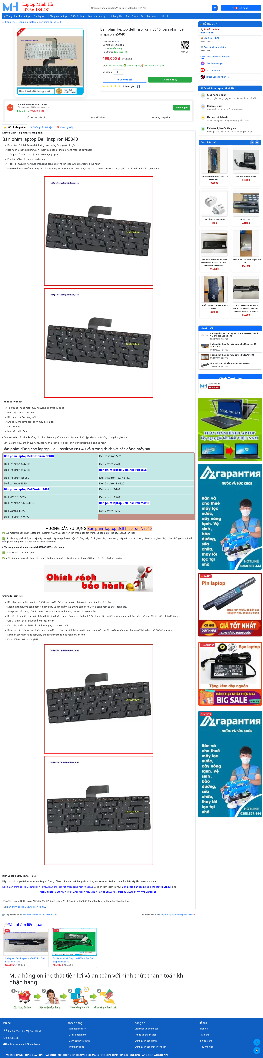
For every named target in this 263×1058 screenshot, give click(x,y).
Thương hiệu (207, 1046)
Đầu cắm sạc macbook (214, 219)
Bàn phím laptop (27, 21)
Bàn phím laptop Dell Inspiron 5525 (123, 470)
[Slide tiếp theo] (257, 142)
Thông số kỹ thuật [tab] (42, 127)
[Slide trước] (252, 142)
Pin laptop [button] (24, 16)
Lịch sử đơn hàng (78, 1034)
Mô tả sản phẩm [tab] (16, 127)
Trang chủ (10, 21)
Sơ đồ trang (206, 1040)
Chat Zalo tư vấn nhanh (218, 56)
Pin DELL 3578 (246, 219)
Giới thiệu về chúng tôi (146, 1028)
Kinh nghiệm (116, 16)
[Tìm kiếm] (215, 8)
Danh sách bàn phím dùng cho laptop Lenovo (147, 886)
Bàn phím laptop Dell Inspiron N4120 (40, 914)
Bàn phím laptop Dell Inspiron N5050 (176, 914)
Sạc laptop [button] (40, 16)
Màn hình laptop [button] (97, 16)
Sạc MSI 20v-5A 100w (246, 176)
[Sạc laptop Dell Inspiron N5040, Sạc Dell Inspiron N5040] (74, 942)
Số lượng (107, 71)
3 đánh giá (128, 86)
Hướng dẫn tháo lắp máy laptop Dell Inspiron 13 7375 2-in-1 (233, 345)
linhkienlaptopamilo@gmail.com (23, 1044)
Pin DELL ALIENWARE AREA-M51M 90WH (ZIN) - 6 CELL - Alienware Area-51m (214, 262)
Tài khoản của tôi (77, 1028)
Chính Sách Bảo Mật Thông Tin (150, 1046)
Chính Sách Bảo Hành (146, 1040)
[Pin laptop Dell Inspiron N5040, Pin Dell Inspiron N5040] (25, 942)
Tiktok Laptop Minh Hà (218, 76)
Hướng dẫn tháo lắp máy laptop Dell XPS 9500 (232, 355)
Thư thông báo (76, 1046)
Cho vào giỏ (125, 79)
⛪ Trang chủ (10, 16)
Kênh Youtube (213, 70)
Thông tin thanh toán (146, 1034)
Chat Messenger (214, 63)
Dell (117, 41)
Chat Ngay (182, 107)
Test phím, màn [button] (149, 16)
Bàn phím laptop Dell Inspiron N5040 (29, 456)
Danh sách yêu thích (79, 1040)
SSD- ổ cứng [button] (77, 16)
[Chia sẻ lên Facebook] (138, 86)
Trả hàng (204, 1034)
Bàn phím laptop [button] (58, 16)
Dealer (135, 16)
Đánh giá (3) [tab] (66, 127)
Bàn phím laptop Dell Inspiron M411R (124, 503)
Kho (127, 16)
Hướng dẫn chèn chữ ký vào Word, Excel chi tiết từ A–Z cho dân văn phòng (234, 334)
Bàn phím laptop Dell (50, 21)
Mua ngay (171, 79)
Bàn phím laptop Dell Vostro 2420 (26, 489)
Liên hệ (164, 16)
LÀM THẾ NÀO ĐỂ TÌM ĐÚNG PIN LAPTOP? (230, 363)
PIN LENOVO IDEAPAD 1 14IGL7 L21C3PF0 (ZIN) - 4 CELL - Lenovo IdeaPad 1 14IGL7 (246, 308)
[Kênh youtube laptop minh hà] (215, 386)
